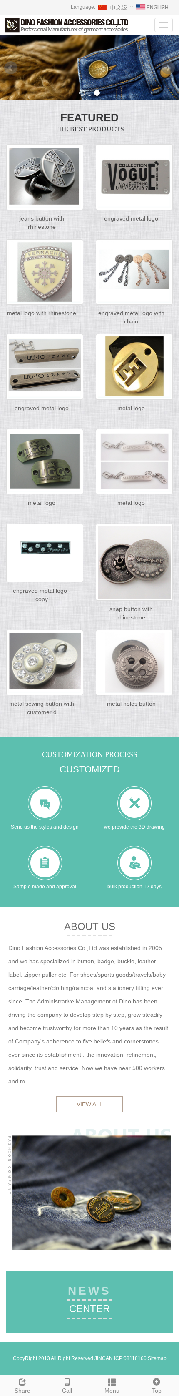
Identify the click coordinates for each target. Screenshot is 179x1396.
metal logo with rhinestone (41, 313)
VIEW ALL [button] (90, 1104)
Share (22, 1390)
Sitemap (157, 1358)
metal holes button (131, 703)
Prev (10, 68)
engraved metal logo (131, 218)
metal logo (131, 408)
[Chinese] (113, 7)
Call (67, 1390)
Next (168, 68)
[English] (152, 7)
